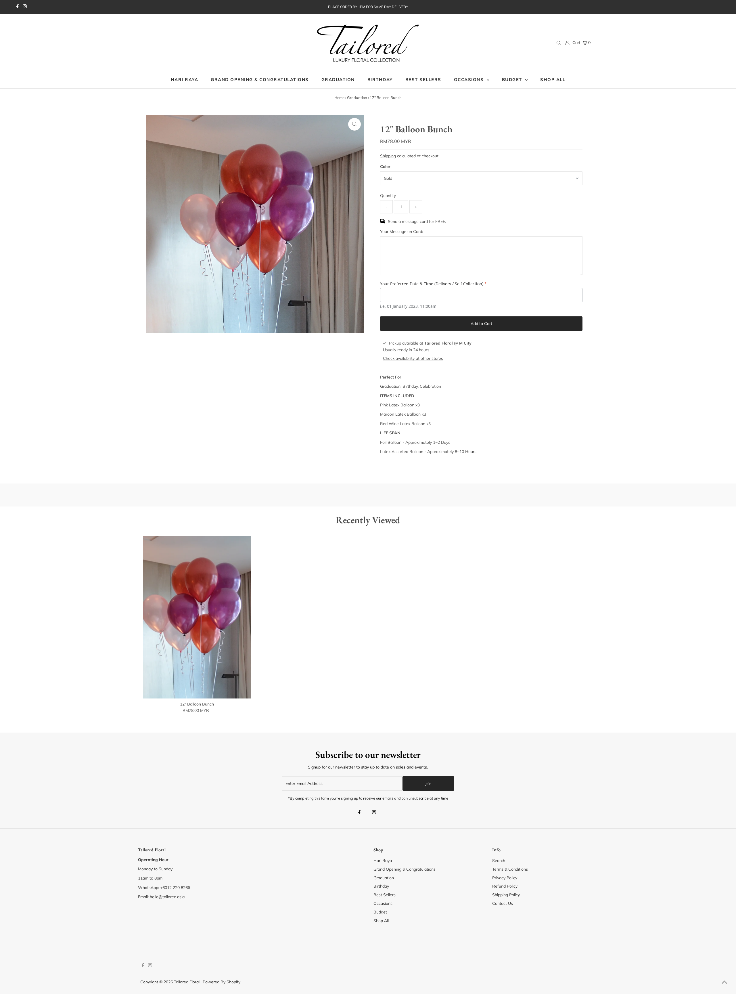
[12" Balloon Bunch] (197, 617)
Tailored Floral (187, 982)
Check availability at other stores (413, 358)
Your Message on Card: (401, 231)
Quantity (388, 195)
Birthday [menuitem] (380, 79)
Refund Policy (505, 886)
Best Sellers (384, 894)
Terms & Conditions (510, 869)
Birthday (381, 886)
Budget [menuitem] (513, 79)
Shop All (381, 920)
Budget (380, 912)
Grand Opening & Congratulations (404, 869)
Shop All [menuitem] (552, 79)
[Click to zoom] (354, 124)
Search (498, 860)
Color (385, 166)
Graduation (357, 97)
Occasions (469, 79)
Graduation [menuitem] (338, 79)
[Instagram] (24, 7)
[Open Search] (558, 42)
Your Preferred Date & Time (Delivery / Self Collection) (433, 283)
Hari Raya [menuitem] (184, 79)
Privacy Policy (504, 877)
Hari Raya (382, 860)
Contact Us (502, 903)
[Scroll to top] (724, 982)
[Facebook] (17, 7)
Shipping (388, 155)
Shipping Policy (506, 894)
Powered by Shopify (221, 982)
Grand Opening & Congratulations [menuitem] (260, 79)
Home (339, 97)
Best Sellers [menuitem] (423, 79)
